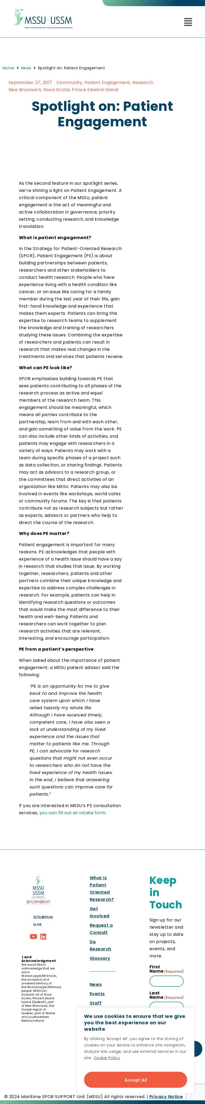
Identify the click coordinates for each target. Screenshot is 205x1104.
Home (8, 68)
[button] (188, 22)
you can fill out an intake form (73, 813)
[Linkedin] (43, 937)
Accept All (136, 1080)
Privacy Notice (166, 1097)
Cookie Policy (107, 1058)
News (26, 68)
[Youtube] (33, 937)
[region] (135, 1050)
